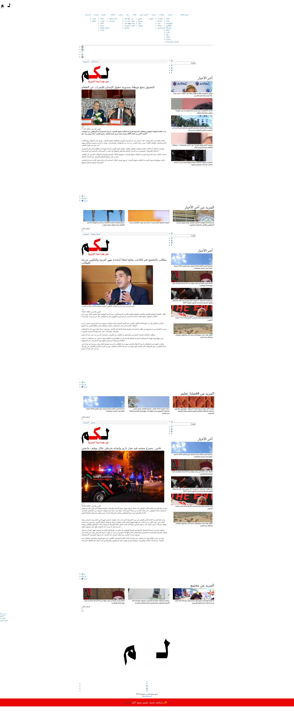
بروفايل (140, 25)
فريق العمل (184, 14)
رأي (127, 14)
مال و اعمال (113, 18)
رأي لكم (127, 18)
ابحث (193, 63)
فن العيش (161, 28)
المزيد (170, 14)
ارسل (85, 200)
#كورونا (168, 28)
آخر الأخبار (94, 61)
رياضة (121, 14)
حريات (153, 14)
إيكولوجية (169, 23)
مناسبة (160, 21)
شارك (84, 198)
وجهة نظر (128, 23)
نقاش (133, 21)
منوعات (161, 14)
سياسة (96, 14)
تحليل (94, 21)
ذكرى (168, 32)
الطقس (168, 25)
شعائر (160, 25)
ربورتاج (140, 21)
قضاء (102, 18)
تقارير (94, 18)
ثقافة (134, 14)
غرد (84, 196)
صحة (102, 25)
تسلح (168, 30)
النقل (102, 23)
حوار (139, 23)
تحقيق (140, 18)
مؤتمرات (112, 21)
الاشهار (2, 616)
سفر (159, 23)
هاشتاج (127, 28)
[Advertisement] (124, 179)
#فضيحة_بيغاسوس (172, 41)
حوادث (102, 21)
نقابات (102, 30)
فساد (167, 21)
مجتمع (104, 14)
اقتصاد (113, 14)
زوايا (167, 34)
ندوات (133, 23)
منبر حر (127, 21)
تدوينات (127, 25)
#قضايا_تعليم (104, 28)
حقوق (152, 18)
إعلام (167, 18)
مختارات (160, 18)
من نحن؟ (3, 613)
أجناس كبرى (144, 14)
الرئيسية (87, 14)
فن (132, 18)
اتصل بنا (2, 618)
